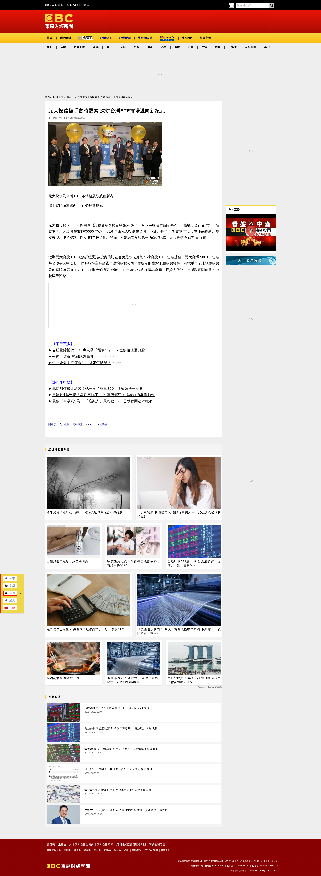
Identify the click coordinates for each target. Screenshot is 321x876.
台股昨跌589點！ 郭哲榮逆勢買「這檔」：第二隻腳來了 (194, 563)
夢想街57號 (145, 37)
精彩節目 (187, 37)
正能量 (233, 47)
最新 (49, 47)
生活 (204, 47)
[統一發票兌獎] (251, 263)
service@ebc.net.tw (269, 866)
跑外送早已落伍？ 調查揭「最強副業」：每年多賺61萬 (86, 629)
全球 (123, 47)
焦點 (63, 47)
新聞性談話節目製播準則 (131, 844)
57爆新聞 (125, 37)
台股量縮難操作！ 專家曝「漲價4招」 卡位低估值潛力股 (98, 350)
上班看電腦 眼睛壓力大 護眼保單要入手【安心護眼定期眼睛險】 (179, 514)
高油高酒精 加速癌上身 (63, 678)
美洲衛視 (136, 850)
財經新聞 (65, 37)
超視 (126, 850)
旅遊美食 (205, 37)
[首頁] (59, 21)
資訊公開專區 (157, 844)
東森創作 (165, 850)
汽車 (164, 47)
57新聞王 (106, 37)
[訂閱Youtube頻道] (10, 609)
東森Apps (73, 4)
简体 (86, 4)
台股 (136, 47)
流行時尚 (250, 47)
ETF (88, 424)
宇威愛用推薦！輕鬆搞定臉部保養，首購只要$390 (133, 563)
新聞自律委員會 (84, 844)
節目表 (51, 844)
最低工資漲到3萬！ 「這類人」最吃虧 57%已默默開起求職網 (102, 401)
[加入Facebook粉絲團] (10, 602)
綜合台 (77, 850)
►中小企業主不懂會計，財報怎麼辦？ (79, 363)
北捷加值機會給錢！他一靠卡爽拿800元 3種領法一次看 (97, 388)
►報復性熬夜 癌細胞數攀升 (71, 356)
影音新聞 (79, 47)
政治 (109, 47)
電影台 (107, 850)
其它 (267, 47)
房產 (150, 47)
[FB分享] (10, 579)
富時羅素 (78, 424)
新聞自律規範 (105, 844)
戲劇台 (87, 850)
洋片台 (117, 850)
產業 (96, 47)
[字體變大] (10, 587)
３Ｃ (191, 47)
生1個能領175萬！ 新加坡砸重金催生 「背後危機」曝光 (194, 680)
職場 (218, 47)
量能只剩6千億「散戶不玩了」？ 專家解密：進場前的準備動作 (103, 395)
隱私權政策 (273, 861)
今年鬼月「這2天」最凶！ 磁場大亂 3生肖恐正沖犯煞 (84, 512)
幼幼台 (97, 850)
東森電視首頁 (54, 850)
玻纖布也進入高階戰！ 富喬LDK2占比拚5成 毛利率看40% (133, 680)
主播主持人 (65, 844)
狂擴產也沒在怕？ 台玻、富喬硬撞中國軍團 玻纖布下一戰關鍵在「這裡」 (179, 631)
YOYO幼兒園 (151, 850)
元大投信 (64, 424)
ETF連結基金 (102, 424)
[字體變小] (10, 594)
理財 (177, 47)
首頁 (49, 37)
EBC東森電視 (54, 4)
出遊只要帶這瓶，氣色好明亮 (67, 561)
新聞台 (67, 850)
